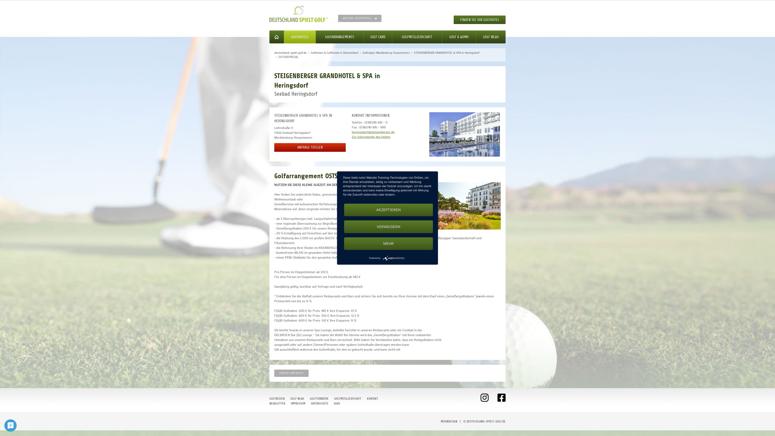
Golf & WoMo (459, 37)
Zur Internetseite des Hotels (371, 137)
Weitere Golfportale (357, 18)
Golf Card (377, 37)
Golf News (491, 37)
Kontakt (372, 398)
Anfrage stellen (310, 147)
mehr (388, 243)
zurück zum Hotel (291, 373)
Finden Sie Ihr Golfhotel (479, 20)
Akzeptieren (388, 210)
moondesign (449, 421)
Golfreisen (277, 398)
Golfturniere (319, 398)
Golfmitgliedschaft (417, 37)
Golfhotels (299, 37)
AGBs (337, 403)
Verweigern (388, 227)
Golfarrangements (339, 37)
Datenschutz (319, 403)
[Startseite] (276, 36)
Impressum (298, 403)
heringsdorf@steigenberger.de (373, 132)
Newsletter (277, 403)
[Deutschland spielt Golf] (298, 14)
